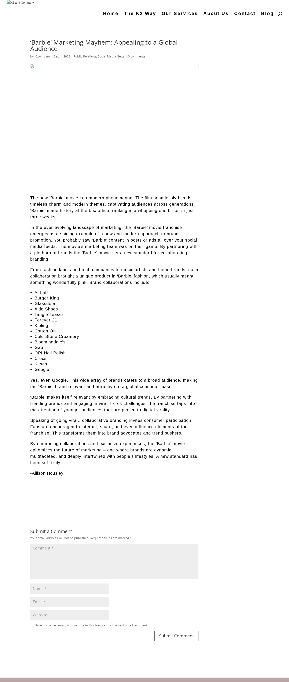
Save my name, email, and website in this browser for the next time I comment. (91, 625)
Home (110, 14)
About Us (216, 14)
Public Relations (85, 56)
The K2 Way (140, 14)
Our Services (180, 14)
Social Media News (111, 56)
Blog (267, 14)
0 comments (136, 56)
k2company (42, 56)
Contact (245, 14)
